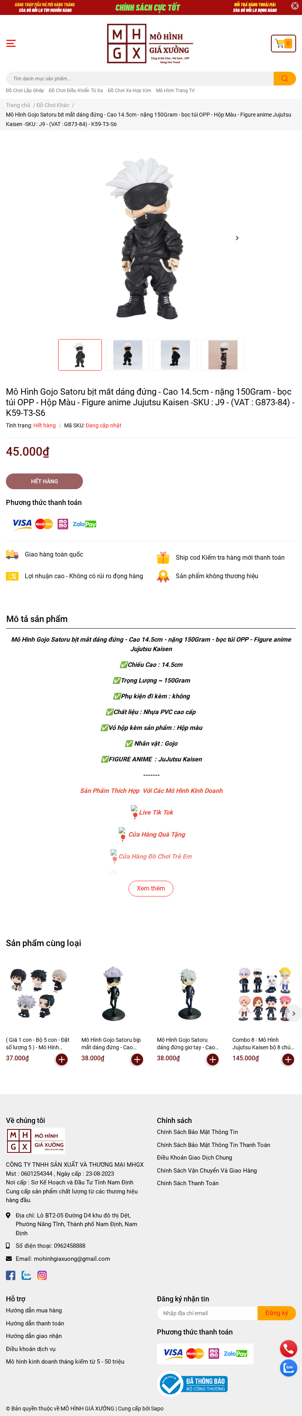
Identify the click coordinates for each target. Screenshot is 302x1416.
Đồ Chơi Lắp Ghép (25, 90)
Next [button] (237, 238)
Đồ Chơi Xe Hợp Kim (129, 90)
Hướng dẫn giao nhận (34, 1336)
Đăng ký (276, 1313)
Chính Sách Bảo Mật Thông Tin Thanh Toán (213, 1145)
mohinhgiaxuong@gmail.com (72, 1258)
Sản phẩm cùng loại (43, 943)
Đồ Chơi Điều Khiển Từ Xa (76, 90)
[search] (285, 78)
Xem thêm (151, 888)
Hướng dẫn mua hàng (34, 1310)
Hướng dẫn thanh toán (35, 1323)
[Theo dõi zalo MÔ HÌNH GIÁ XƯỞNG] (26, 1274)
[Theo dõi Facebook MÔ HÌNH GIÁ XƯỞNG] (10, 1274)
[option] (151, 238)
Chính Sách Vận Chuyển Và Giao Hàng (207, 1170)
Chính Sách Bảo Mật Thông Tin (197, 1132)
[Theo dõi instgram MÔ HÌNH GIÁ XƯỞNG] (42, 1274)
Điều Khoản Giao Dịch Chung (194, 1157)
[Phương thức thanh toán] (54, 523)
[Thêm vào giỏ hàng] (62, 1059)
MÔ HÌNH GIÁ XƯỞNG (87, 1408)
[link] (134, 812)
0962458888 (69, 1245)
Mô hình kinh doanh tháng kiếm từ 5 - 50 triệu (65, 1361)
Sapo (157, 1408)
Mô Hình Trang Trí (175, 90)
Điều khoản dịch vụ (30, 1349)
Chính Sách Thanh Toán (188, 1183)
